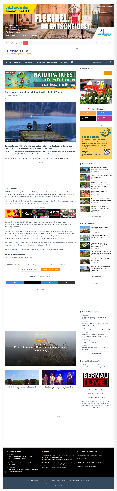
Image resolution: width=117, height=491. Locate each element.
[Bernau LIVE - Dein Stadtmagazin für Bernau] (19, 52)
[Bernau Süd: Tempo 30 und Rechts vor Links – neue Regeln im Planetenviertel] (85, 269)
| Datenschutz (85, 480)
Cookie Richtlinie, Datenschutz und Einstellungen (58, 483)
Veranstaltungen (54, 62)
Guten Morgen (22, 265)
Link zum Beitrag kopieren (50, 269)
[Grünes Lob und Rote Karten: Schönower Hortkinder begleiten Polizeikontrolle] (85, 209)
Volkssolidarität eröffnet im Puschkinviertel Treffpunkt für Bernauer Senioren (99, 244)
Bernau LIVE (17, 62)
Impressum (103, 43)
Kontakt (65, 62)
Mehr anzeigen (96, 216)
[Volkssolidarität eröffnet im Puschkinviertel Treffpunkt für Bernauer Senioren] (85, 245)
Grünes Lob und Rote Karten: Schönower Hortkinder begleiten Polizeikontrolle (100, 208)
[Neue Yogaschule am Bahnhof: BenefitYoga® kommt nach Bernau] (85, 238)
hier (64, 196)
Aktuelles (29, 62)
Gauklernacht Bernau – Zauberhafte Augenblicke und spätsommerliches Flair (101, 229)
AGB (108, 43)
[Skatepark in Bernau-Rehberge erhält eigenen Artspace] (85, 177)
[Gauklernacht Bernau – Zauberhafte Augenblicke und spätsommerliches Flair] (85, 229)
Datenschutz (85, 43)
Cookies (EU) (94, 43)
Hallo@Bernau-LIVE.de (98, 397)
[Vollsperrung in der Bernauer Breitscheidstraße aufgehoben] (85, 170)
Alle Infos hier (44, 203)
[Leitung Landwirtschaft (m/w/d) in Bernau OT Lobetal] (85, 261)
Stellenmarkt (41, 62)
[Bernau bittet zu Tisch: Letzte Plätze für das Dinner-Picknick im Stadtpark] (85, 201)
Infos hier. (61, 238)
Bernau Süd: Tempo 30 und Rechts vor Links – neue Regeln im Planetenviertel (100, 268)
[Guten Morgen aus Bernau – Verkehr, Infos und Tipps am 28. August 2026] (85, 253)
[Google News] (45, 276)
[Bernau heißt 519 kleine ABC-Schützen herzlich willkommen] (85, 193)
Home (9, 62)
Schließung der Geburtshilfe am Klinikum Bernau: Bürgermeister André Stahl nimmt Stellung (100, 184)
